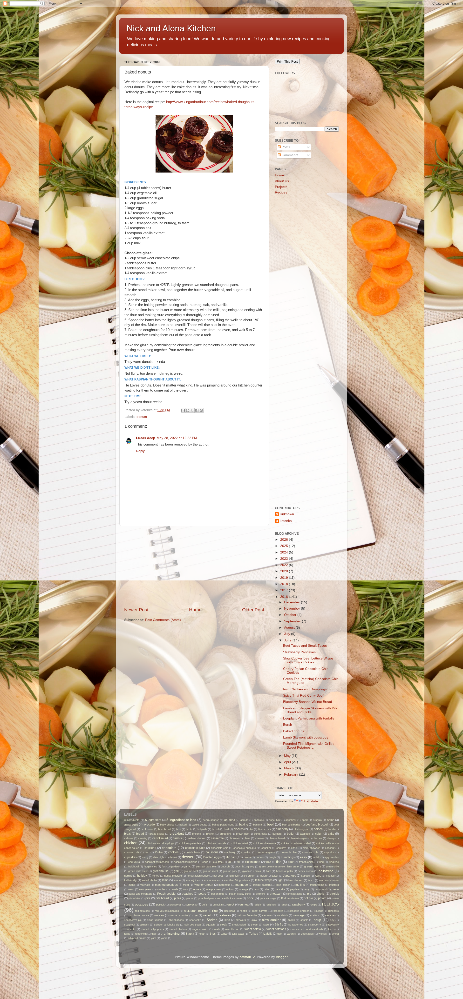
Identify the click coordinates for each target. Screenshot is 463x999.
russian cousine (179, 915)
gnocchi (225, 866)
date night (158, 857)
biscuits (239, 829)
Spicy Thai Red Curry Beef (303, 695)
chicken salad (240, 843)
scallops (315, 915)
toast (202, 933)
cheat (247, 838)
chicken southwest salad (296, 843)
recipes (330, 904)
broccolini (225, 833)
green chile (332, 866)
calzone (128, 838)
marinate (145, 884)
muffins (300, 884)
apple (305, 820)
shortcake (195, 920)
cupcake (329, 852)
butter (290, 833)
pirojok (334, 893)
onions (230, 889)
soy (332, 920)
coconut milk (131, 852)
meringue (241, 884)
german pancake (206, 866)
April (288, 762)
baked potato (199, 824)
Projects (281, 187)
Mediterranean (203, 884)
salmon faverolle (247, 915)
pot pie (308, 898)
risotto (243, 910)
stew (266, 924)
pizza (177, 898)
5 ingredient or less (181, 820)
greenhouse (161, 871)
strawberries (295, 924)
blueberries (264, 829)
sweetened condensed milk (307, 929)
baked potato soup (223, 824)
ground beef (191, 871)
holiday (142, 875)
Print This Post (287, 61)
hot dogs (218, 875)
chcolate (234, 838)
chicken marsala (216, 843)
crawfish (246, 852)
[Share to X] (192, 410)
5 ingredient (153, 820)
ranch (284, 904)
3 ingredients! (132, 820)
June (288, 640)
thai (153, 933)
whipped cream (137, 938)
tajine (127, 933)
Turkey (253, 933)
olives (197, 889)
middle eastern (262, 884)
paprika (294, 889)
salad (207, 915)
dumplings (288, 857)
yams (164, 938)
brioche (196, 833)
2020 (284, 571)
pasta (335, 889)
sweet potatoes (276, 929)
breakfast (177, 833)
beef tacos (147, 829)
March (289, 768)
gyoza (246, 871)
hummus (234, 875)
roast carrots (260, 910)
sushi (217, 929)
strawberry (314, 924)
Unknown (287, 514)
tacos (331, 929)
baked (183, 824)
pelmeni (260, 893)
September (293, 621)
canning (142, 838)
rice (215, 910)
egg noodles (332, 857)
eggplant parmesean (157, 861)
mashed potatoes (166, 884)
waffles (323, 933)
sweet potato (252, 929)
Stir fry (279, 924)
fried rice (334, 861)
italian (275, 875)
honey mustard (173, 875)
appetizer (291, 820)
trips (213, 933)
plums (189, 898)
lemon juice (192, 880)
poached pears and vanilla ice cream (220, 898)
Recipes (281, 192)
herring (128, 875)
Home (195, 609)
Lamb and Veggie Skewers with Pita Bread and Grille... (310, 710)
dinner (231, 857)
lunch (311, 880)
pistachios (134, 898)
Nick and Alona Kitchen (171, 28)
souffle (304, 920)
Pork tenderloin (290, 898)
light (280, 880)
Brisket (210, 833)
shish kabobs (155, 920)
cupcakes (130, 857)
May (288, 756)
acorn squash (211, 820)
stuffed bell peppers (152, 929)
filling (268, 861)
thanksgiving (170, 933)
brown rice (242, 833)
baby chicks (167, 824)
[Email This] (183, 410)
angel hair (274, 820)
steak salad (239, 924)
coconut (329, 847)
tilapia (190, 933)
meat (186, 884)
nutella (174, 889)
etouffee (218, 861)
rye (195, 915)
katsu (318, 875)
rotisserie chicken (298, 910)
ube (279, 933)
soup (317, 920)
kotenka (286, 521)
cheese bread (277, 838)
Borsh (287, 724)
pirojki (321, 893)
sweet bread (232, 929)
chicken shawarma (264, 843)
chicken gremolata (190, 843)
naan (131, 889)
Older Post (253, 609)
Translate (311, 801)
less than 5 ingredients (237, 880)
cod (147, 852)
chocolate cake (195, 848)
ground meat (210, 871)
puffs (205, 904)
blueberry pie (301, 829)
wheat (335, 933)
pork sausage (268, 898)
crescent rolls (310, 852)
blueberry (282, 829)
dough (272, 857)
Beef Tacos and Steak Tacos (305, 645)
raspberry (298, 904)
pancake (280, 889)
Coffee (159, 852)
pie (309, 893)
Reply (140, 451)
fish (278, 862)
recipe (313, 904)
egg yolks (134, 861)
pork (250, 898)
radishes (271, 904)
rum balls (333, 910)
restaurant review (195, 910)
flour (291, 862)
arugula (317, 820)
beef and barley (291, 824)
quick (230, 904)
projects (191, 904)
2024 (284, 552)
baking (243, 824)
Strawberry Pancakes (299, 652)
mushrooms (317, 884)
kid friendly (130, 880)
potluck (160, 904)
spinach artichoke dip (166, 924)
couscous (212, 852)
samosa (267, 915)
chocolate (169, 848)
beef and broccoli (317, 824)
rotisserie (277, 910)
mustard (334, 884)
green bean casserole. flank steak (279, 866)
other (267, 889)
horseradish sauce (198, 875)
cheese (259, 838)
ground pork (230, 871)
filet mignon (252, 862)
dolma (247, 857)
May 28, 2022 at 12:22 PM (177, 438)
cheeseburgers (299, 838)
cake (331, 833)
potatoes (141, 904)
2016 (284, 597)
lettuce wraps (263, 880)
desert (173, 857)
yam (153, 938)
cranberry (230, 852)
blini (251, 829)
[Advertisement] (194, 566)
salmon (225, 915)
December (292, 602)
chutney (281, 847)
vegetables (307, 933)
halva (258, 871)
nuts (185, 889)
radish (257, 904)
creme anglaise (266, 852)
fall (238, 861)
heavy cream (305, 871)
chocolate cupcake (244, 847)
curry (145, 857)
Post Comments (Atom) (163, 620)
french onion (306, 861)
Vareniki (291, 933)
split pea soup (192, 924)
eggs (205, 861)
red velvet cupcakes (167, 910)
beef (270, 824)
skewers (241, 920)
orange (243, 889)
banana (257, 824)
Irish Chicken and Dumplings (305, 689)
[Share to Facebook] (196, 410)
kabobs (305, 875)
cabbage (305, 833)
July (287, 634)
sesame (329, 915)
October (290, 615)
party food (321, 889)
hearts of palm (284, 871)
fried (321, 861)
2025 (284, 546)
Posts (285, 147)
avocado (149, 824)
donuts (141, 417)
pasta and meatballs (140, 893)
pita (147, 898)
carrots (177, 838)
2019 (284, 577)
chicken (130, 843)
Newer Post (136, 609)
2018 (284, 584)
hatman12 (247, 957)
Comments (289, 155)
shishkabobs (176, 920)
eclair (316, 857)
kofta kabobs (149, 880)
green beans (312, 866)
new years (145, 889)
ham (268, 871)
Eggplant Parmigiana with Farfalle (308, 718)
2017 (284, 590)
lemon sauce (211, 880)
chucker (266, 847)
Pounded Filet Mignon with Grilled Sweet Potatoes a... (308, 745)
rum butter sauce (139, 915)
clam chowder (311, 847)
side (227, 920)
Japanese (289, 875)
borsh (331, 829)
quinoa (244, 904)
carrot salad (160, 838)
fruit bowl (133, 866)
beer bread (164, 829)
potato (322, 898)
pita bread (162, 898)
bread (140, 833)
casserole (217, 838)
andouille (259, 820)
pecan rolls (217, 893)
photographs (294, 893)
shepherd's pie (133, 920)
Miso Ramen (283, 884)
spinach (144, 924)
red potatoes (142, 910)
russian (159, 915)
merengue (224, 884)
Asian (330, 820)
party (307, 889)
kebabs (330, 875)
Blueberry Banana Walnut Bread (307, 702)
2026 (284, 539)
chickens (150, 848)
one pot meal (213, 889)
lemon (177, 880)
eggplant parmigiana (185, 861)
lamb (165, 880)
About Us (282, 181)
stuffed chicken (178, 929)
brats (127, 833)
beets (189, 829)
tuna (224, 933)
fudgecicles (150, 866)
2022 (284, 565)
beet (178, 829)
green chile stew (138, 871)
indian (263, 875)
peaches (187, 893)
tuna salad (238, 933)
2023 (284, 558)
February (291, 774)
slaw (254, 920)
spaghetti (129, 924)
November (292, 608)
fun (163, 866)
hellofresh (326, 871)
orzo (256, 889)
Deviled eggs (212, 857)
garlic (187, 866)
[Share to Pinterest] (201, 410)
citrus (294, 847)
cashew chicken (196, 838)
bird (227, 829)
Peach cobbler (166, 893)
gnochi (239, 866)
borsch (318, 829)
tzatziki (267, 933)
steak (223, 924)
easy (303, 857)
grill (176, 871)
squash (210, 924)
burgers (277, 833)
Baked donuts (293, 731)
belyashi (202, 829)
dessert (188, 857)
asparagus (131, 824)
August (290, 627)
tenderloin (141, 933)
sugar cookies (200, 929)
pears (202, 893)
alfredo (244, 820)
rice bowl (229, 910)
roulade (318, 910)
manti (132, 884)
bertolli (215, 829)
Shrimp (212, 920)
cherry (331, 838)
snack (291, 920)
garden (174, 866)
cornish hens (192, 852)
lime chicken (295, 880)
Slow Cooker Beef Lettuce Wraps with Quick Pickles (308, 660)
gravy (250, 866)
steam (254, 924)
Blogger (281, 957)
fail (230, 862)
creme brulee (289, 852)
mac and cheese (329, 880)
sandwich (282, 915)
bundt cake (260, 833)
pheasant (276, 893)
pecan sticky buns (240, 893)
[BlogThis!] (187, 410)
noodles (161, 889)
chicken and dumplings (160, 843)
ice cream (249, 875)
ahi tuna (229, 820)
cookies (173, 852)
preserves (176, 904)
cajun (318, 833)
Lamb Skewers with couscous (305, 737)
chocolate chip (219, 847)
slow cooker (271, 920)
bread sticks (157, 833)
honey (155, 875)
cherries (317, 838)
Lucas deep (145, 438)
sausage (299, 915)
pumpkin (218, 904)
